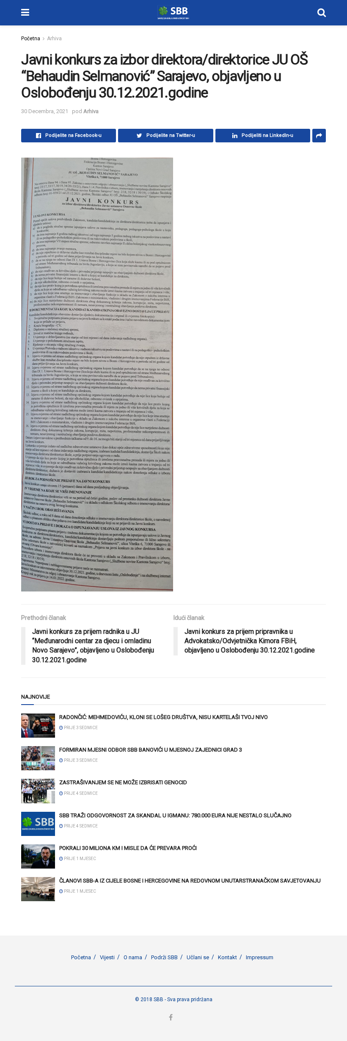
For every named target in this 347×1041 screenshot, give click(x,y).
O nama (133, 957)
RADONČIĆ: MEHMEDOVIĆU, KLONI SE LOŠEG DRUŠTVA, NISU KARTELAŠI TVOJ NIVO (163, 717)
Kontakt (227, 957)
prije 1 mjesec (79, 858)
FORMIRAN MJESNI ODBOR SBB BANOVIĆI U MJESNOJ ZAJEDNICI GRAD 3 (150, 750)
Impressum (259, 957)
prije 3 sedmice (80, 727)
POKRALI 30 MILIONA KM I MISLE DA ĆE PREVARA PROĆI (128, 848)
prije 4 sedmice (80, 793)
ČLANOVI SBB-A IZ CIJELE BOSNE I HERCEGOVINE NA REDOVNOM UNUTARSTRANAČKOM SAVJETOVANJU (190, 880)
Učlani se (198, 957)
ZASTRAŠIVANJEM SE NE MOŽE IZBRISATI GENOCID (123, 782)
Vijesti (107, 957)
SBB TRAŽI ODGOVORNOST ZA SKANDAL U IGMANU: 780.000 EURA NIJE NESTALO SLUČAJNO (175, 815)
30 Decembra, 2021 (44, 111)
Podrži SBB (164, 957)
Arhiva (54, 39)
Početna (30, 39)
